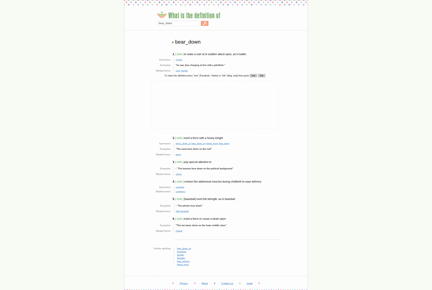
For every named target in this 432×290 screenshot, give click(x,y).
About (204, 283)
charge (179, 59)
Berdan (180, 255)
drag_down (224, 143)
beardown (181, 251)
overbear (180, 187)
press (178, 154)
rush (178, 70)
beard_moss (183, 264)
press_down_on (183, 143)
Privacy (184, 283)
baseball (185, 211)
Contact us (227, 283)
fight (178, 211)
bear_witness (183, 261)
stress (179, 174)
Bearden (181, 258)
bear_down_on (199, 143)
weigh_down (212, 143)
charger (184, 70)
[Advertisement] (137, 89)
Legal (249, 283)
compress (180, 191)
